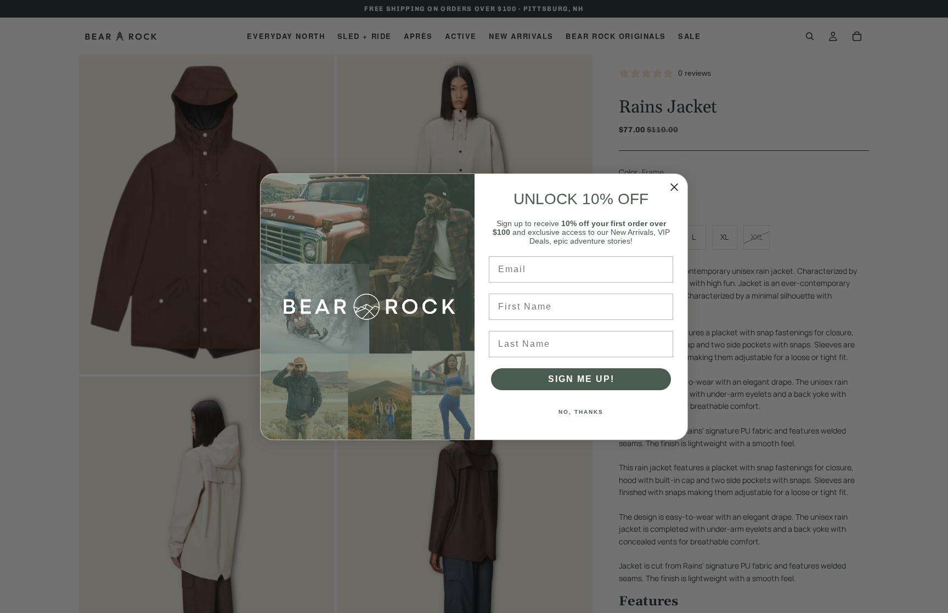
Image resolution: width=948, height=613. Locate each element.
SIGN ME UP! (581, 379)
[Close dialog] (674, 187)
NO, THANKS (580, 412)
